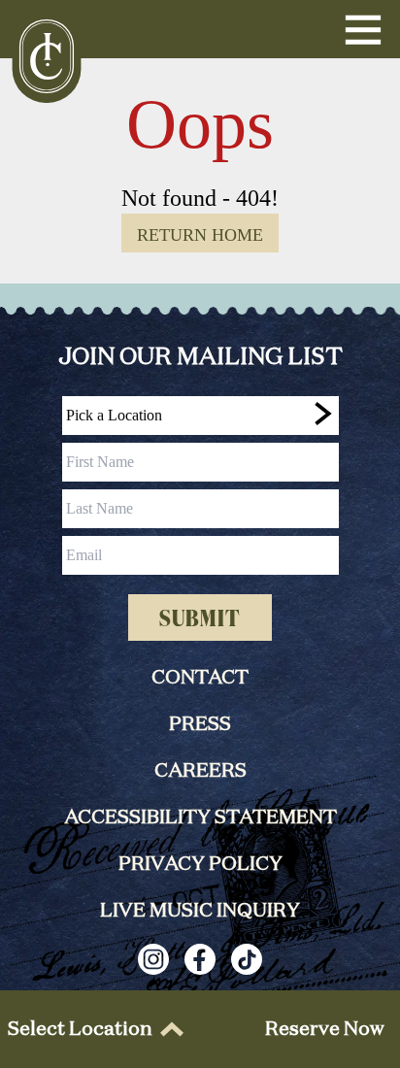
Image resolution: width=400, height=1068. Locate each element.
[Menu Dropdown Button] (363, 29)
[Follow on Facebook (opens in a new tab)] (200, 959)
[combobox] (200, 415)
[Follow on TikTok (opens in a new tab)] (246, 959)
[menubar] (91, 1029)
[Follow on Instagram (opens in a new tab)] (153, 959)
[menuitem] (91, 1029)
